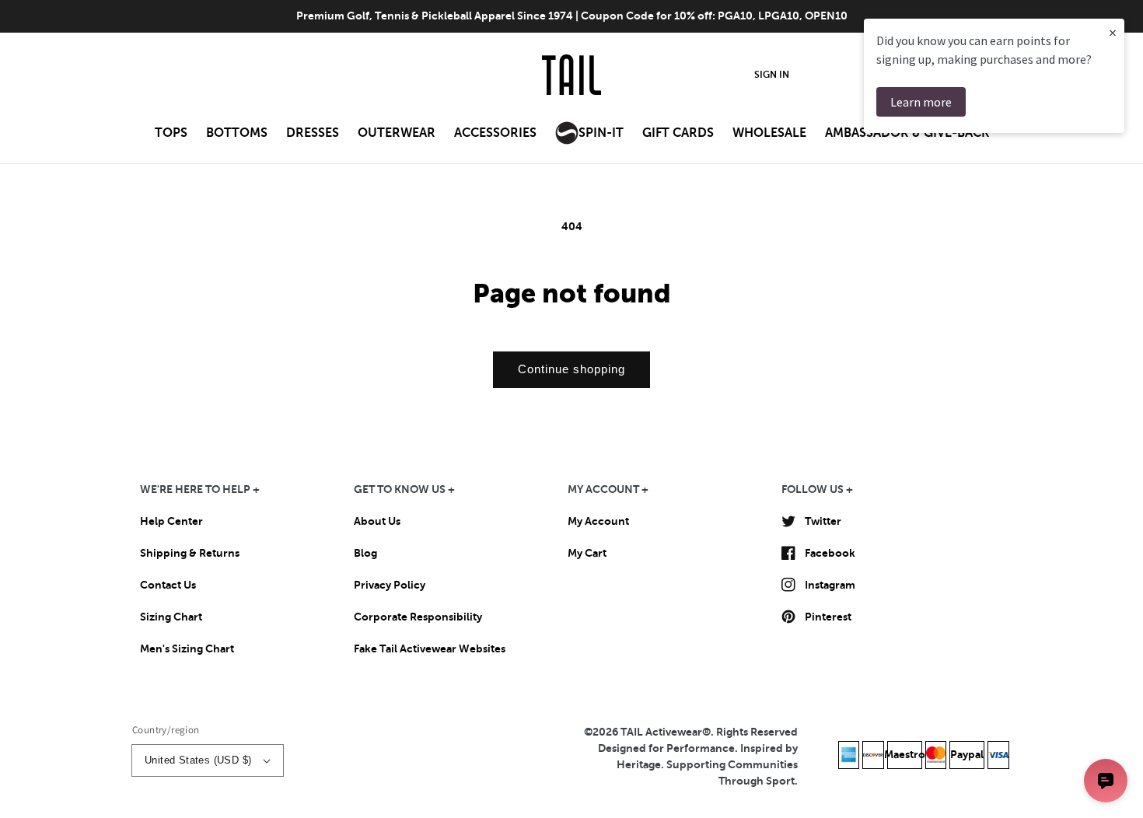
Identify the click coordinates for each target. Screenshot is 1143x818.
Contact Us (168, 584)
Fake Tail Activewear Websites (429, 648)
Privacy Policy (389, 584)
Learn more (921, 102)
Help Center (171, 521)
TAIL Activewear (661, 731)
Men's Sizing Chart (187, 648)
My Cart (587, 552)
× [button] (1113, 32)
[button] (171, 137)
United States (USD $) (198, 760)
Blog (365, 552)
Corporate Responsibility (418, 616)
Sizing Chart (171, 616)
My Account (598, 521)
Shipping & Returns (189, 552)
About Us (377, 521)
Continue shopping (571, 369)
